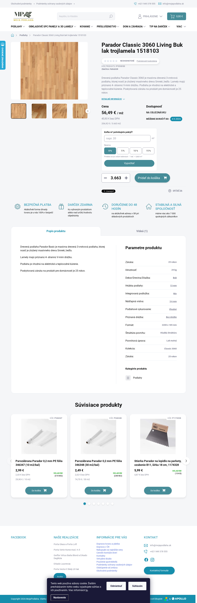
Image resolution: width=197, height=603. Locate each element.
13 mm (173, 285)
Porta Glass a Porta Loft (65, 544)
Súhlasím (137, 586)
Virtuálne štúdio (104, 558)
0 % (110, 150)
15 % (148, 150)
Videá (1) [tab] (142, 231)
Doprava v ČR (102, 547)
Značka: (110, 69)
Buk (175, 278)
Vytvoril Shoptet (154, 599)
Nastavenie (59, 597)
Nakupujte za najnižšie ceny (109, 550)
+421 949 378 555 (158, 551)
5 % (123, 150)
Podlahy (137, 377)
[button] (84, 504)
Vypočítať (129, 163)
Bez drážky (171, 317)
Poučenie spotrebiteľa (106, 562)
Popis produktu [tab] (55, 231)
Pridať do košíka (149, 178)
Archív (60, 576)
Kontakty (100, 556)
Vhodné (173, 309)
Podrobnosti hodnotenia (147, 61)
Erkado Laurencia (62, 564)
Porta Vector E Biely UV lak (66, 569)
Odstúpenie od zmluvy (107, 567)
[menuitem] (18, 26)
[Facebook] (146, 559)
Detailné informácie (112, 99)
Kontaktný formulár (159, 570)
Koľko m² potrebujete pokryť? (118, 132)
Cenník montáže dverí (106, 552)
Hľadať (111, 16)
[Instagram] (152, 559)
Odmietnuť (116, 586)
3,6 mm (173, 301)
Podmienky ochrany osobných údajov (54, 3)
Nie (175, 293)
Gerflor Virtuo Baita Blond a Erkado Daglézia (70, 557)
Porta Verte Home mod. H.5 (67, 550)
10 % (135, 150)
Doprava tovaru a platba (108, 544)
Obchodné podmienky (21, 3)
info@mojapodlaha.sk (160, 545)
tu (87, 590)
